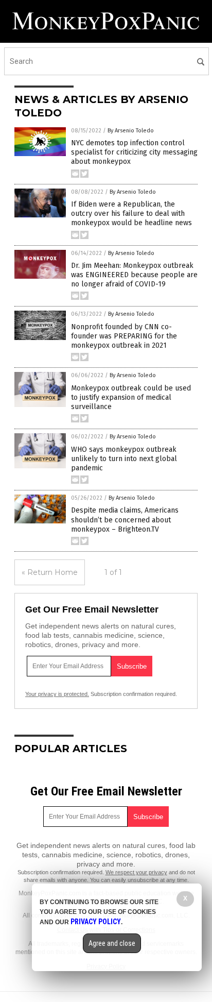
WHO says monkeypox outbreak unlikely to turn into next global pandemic (124, 458)
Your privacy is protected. (57, 694)
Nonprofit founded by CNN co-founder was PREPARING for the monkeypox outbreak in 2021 (124, 336)
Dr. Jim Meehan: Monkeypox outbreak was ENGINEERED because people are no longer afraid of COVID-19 (134, 274)
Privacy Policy (95, 922)
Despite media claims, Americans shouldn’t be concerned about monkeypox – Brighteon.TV (125, 519)
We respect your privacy (136, 872)
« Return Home (50, 572)
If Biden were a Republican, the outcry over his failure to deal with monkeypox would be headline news (131, 213)
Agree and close (112, 943)
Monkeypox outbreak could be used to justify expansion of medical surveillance (131, 397)
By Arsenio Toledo (131, 130)
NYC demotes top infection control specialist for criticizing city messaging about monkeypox (134, 152)
